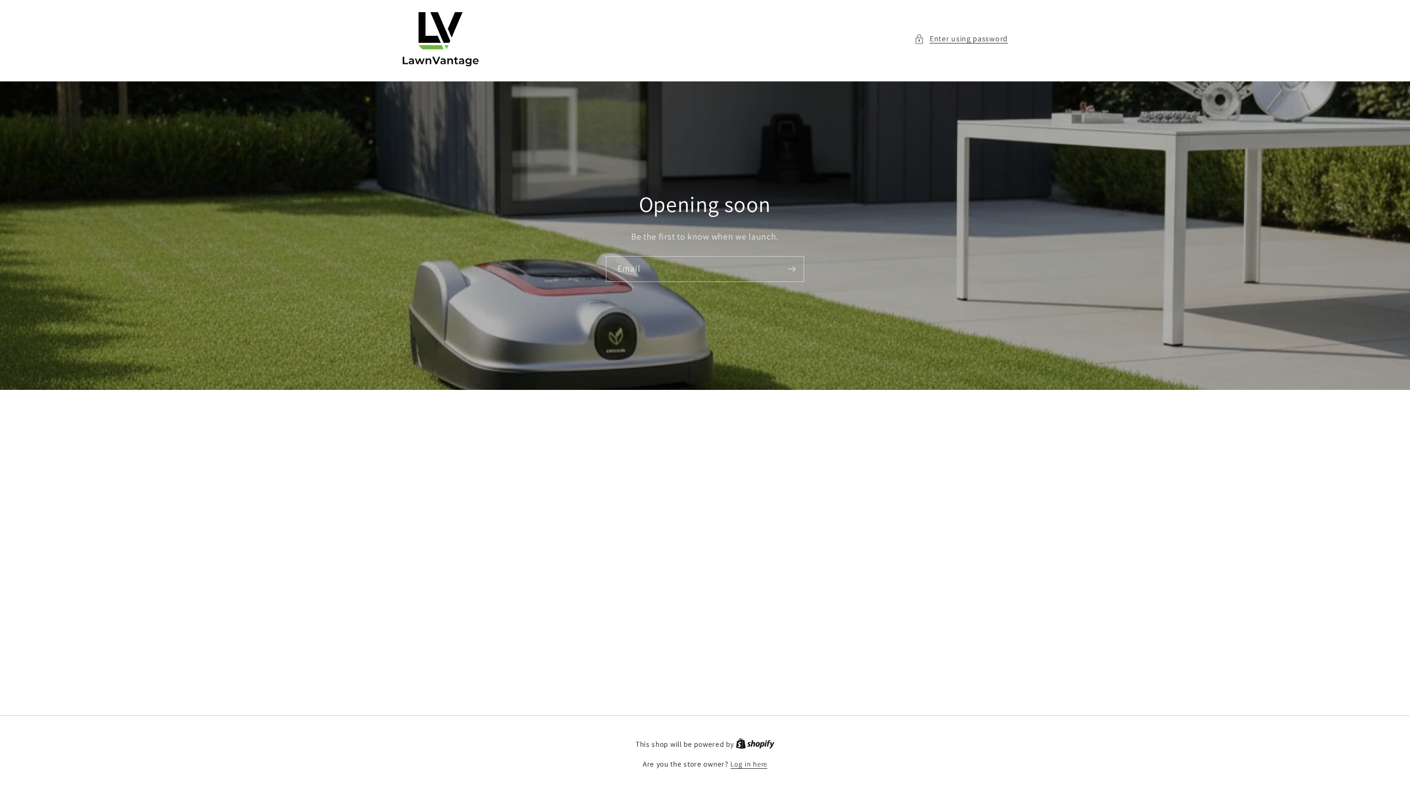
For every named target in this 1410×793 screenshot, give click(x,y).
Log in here (748, 764)
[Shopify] (755, 744)
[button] (961, 39)
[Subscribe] (791, 269)
